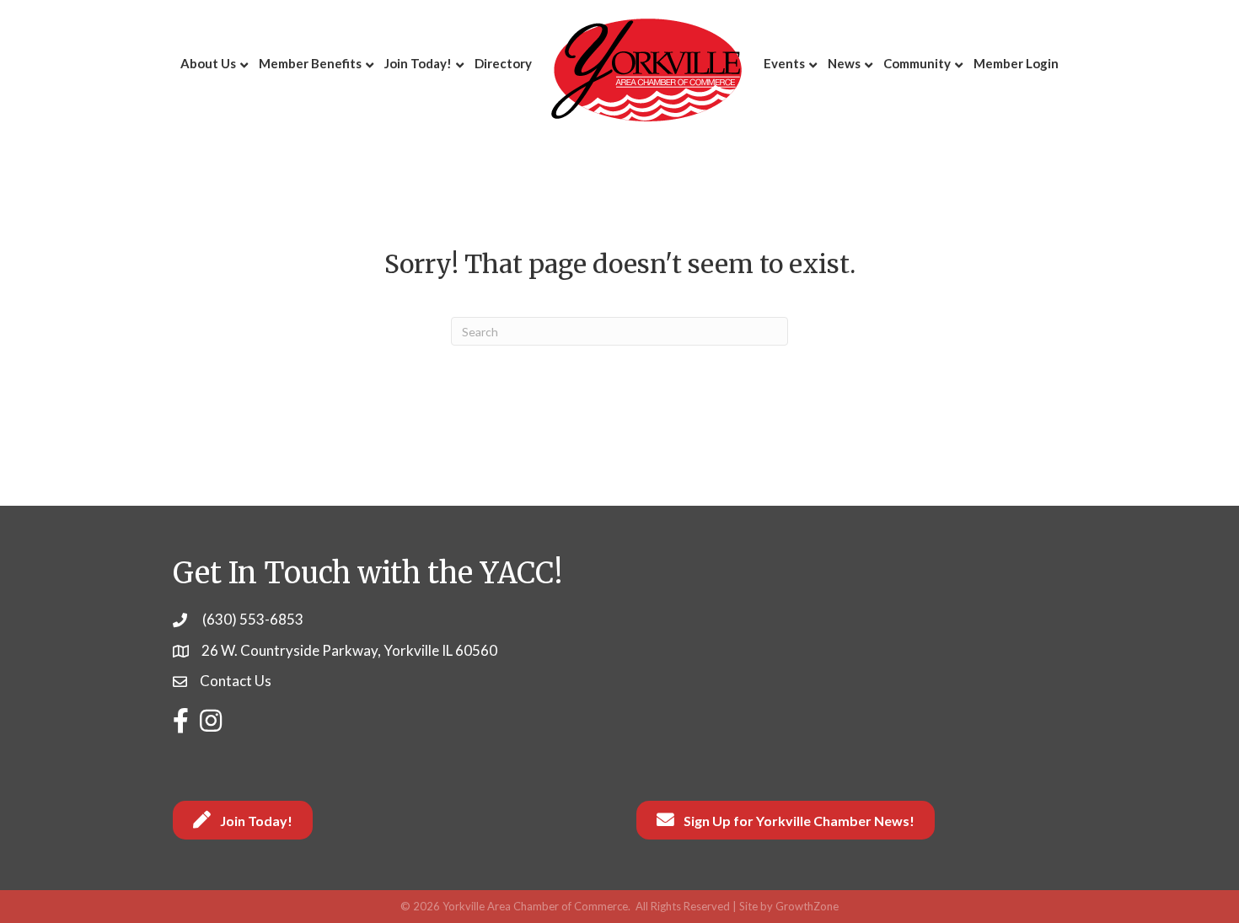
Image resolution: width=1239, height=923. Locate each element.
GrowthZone (807, 906)
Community (917, 63)
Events (784, 63)
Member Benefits (310, 63)
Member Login (1016, 63)
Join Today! (418, 63)
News (844, 63)
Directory (503, 63)
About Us (208, 63)
